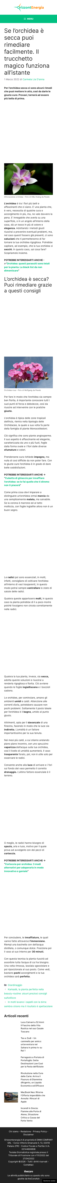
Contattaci (28, 1164)
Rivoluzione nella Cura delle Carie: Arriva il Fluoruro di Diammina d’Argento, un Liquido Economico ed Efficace (32, 1079)
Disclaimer (28, 1134)
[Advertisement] (28, 132)
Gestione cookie (49, 1181)
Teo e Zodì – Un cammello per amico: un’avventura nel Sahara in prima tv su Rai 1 (31, 1044)
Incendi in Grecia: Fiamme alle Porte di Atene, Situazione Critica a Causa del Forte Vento (31, 1114)
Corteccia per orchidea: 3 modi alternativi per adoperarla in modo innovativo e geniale (24, 868)
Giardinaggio (15, 985)
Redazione (26, 1131)
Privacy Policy (40, 1131)
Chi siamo (14, 1131)
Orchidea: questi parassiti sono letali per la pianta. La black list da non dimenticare (27, 267)
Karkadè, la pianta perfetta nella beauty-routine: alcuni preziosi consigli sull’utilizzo (25, 993)
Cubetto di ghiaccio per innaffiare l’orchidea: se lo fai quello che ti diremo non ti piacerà (26, 482)
